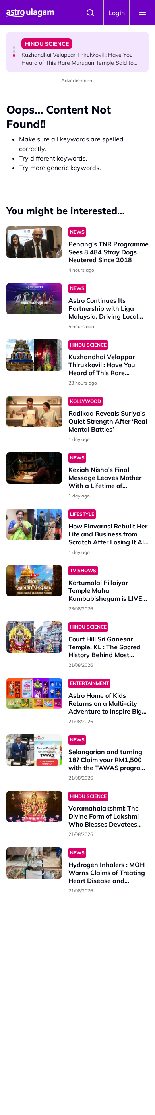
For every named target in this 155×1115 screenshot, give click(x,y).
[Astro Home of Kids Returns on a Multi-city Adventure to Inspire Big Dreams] (34, 693)
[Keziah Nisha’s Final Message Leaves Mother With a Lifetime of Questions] (34, 468)
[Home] (30, 12)
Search (90, 12)
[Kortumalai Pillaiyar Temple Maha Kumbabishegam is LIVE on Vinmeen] (34, 580)
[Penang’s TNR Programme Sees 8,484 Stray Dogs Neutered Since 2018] (34, 242)
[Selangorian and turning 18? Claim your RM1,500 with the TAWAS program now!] (34, 750)
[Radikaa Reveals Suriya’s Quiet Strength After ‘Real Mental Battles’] (34, 411)
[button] (14, 47)
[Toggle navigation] (142, 12)
